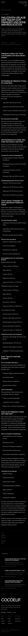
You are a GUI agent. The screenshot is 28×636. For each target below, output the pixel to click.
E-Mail (2, 543)
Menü (26, 5)
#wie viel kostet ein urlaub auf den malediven (11, 44)
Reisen (9, 618)
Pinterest (3, 535)
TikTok (14, 612)
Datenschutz (18, 621)
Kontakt (3, 623)
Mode (9, 621)
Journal (2, 621)
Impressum (17, 618)
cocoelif (3, 2)
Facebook (3, 537)
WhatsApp (3, 541)
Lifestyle (10, 623)
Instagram (3, 612)
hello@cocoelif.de (22, 2)
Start (2, 618)
